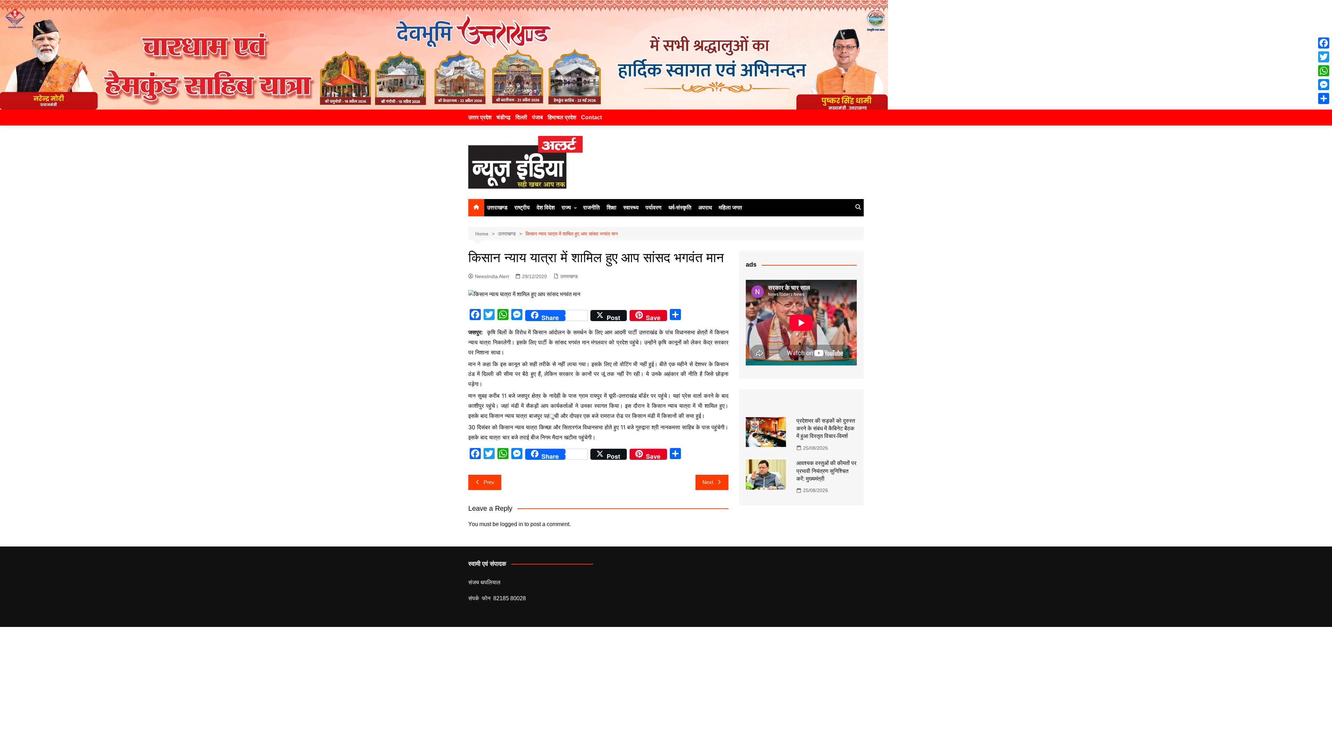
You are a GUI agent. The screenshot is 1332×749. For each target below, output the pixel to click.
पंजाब (537, 117)
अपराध (705, 207)
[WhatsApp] (1324, 71)
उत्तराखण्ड (497, 207)
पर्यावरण (653, 207)
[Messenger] (1324, 85)
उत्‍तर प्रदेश (480, 117)
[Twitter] (1324, 57)
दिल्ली (521, 117)
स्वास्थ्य (631, 207)
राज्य (566, 207)
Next (707, 482)
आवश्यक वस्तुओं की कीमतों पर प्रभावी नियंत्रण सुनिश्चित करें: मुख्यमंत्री (826, 471)
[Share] (1324, 98)
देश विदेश (546, 207)
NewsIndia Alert (492, 276)
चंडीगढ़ (503, 117)
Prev (489, 482)
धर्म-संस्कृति (679, 207)
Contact (591, 117)
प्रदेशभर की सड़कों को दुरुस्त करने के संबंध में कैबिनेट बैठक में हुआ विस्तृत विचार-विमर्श (825, 428)
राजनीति (591, 207)
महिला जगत (730, 207)
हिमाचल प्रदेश (562, 117)
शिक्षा (611, 207)
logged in (511, 524)
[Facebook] (1324, 43)
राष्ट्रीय (522, 207)
